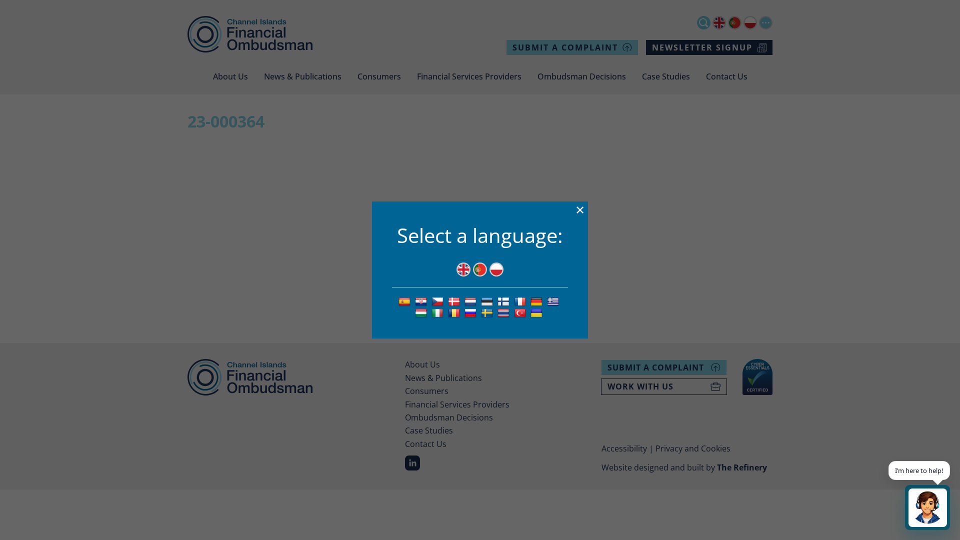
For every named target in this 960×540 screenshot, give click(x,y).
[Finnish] (505, 301)
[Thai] (505, 312)
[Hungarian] (422, 312)
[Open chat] (927, 507)
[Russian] (471, 312)
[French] (521, 301)
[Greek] (554, 301)
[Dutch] (471, 301)
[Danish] (455, 301)
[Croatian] (422, 301)
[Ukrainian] (537, 312)
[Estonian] (488, 301)
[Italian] (439, 312)
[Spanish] (405, 301)
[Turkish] (521, 312)
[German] (537, 301)
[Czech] (439, 301)
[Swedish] (488, 312)
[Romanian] (455, 312)
